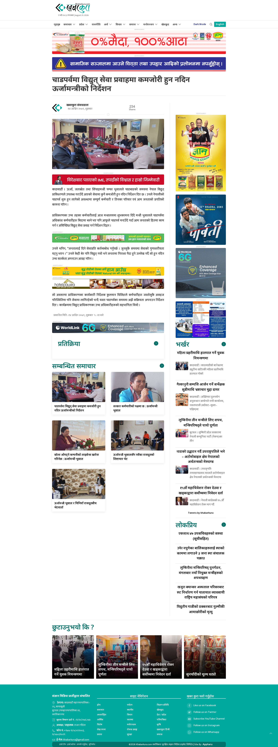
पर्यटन (129, 704)
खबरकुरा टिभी (163, 729)
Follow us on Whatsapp (206, 732)
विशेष (99, 724)
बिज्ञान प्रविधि (163, 704)
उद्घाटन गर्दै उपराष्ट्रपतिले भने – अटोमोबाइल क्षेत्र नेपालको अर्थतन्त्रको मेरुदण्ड (201, 456)
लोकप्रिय (186, 524)
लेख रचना (101, 729)
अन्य (175, 24)
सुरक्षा (129, 734)
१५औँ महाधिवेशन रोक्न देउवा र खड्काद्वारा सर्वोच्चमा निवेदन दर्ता (158, 669)
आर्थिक (100, 719)
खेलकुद (165, 24)
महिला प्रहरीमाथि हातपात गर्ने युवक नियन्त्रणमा (71, 671)
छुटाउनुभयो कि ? (73, 627)
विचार (119, 24)
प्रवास (99, 734)
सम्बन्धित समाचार (74, 365)
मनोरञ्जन (148, 24)
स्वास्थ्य (130, 719)
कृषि (159, 724)
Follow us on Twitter (204, 712)
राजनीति (96, 24)
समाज (132, 24)
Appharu (207, 744)
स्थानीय (130, 709)
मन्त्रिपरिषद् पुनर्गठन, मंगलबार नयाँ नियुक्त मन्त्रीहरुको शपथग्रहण (201, 572)
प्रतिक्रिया (69, 343)
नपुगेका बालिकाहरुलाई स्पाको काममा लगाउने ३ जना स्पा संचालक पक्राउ (200, 552)
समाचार (68, 24)
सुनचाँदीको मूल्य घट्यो (201, 674)
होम (98, 704)
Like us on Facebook (204, 705)
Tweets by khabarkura (200, 512)
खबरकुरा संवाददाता (77, 105)
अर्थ (106, 24)
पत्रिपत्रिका (161, 719)
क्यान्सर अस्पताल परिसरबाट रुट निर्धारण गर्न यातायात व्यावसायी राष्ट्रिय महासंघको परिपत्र (201, 591)
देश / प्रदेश (161, 714)
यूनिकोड (92, 744)
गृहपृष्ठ (57, 24)
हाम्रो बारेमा (71, 744)
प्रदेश (81, 24)
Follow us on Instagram (206, 725)
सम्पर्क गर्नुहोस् (82, 744)
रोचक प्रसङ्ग (132, 729)
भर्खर (182, 344)
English (220, 24)
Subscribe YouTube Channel (209, 718)
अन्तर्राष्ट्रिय (101, 714)
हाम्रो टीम (62, 744)
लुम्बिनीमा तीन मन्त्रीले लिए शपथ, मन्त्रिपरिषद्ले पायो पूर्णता (116, 669)
